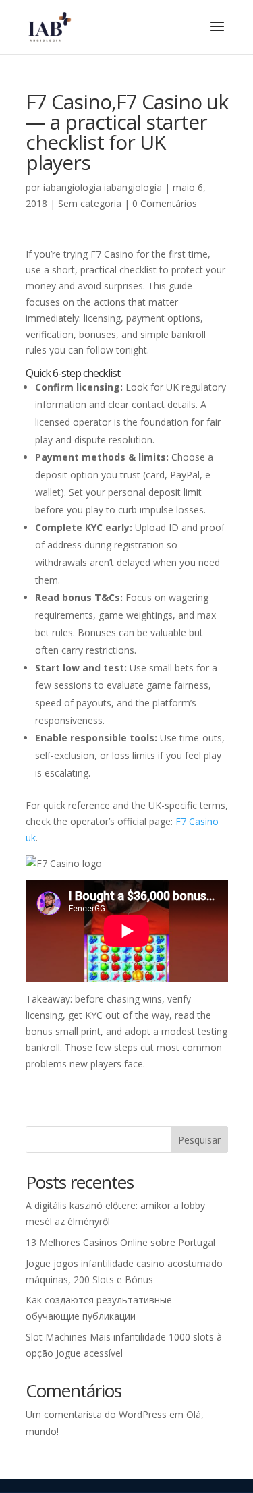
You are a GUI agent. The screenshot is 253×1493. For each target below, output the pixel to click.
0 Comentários (164, 203)
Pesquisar (199, 1139)
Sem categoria (89, 203)
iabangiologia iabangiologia (102, 187)
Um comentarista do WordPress (96, 1414)
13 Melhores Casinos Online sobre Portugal (120, 1242)
